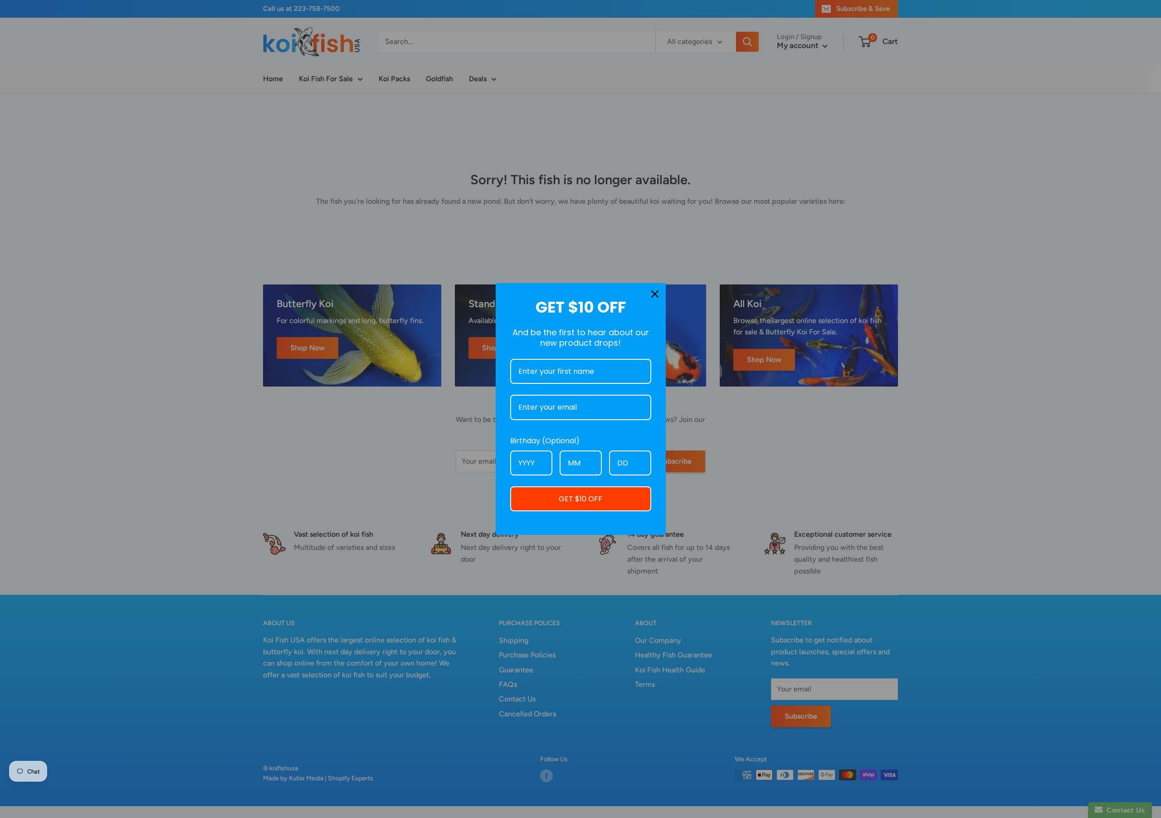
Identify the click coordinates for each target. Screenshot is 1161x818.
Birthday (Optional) (545, 441)
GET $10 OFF (580, 499)
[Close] (655, 294)
